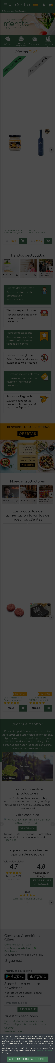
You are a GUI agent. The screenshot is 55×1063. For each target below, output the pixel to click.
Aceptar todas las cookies (27, 1059)
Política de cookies (44, 1050)
